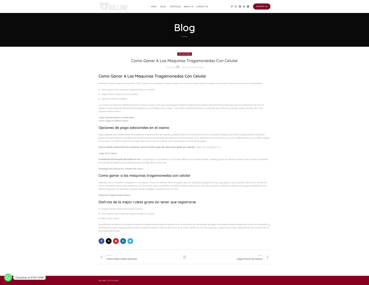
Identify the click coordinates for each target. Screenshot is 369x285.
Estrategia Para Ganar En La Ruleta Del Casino (121, 168)
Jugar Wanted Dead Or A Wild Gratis (116, 117)
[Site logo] (114, 6)
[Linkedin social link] (244, 6)
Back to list (184, 257)
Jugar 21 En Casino (108, 153)
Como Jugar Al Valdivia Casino (113, 120)
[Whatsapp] (8, 277)
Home (184, 36)
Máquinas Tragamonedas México (114, 195)
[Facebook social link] (232, 6)
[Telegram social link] (248, 6)
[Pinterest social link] (240, 6)
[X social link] (236, 6)
